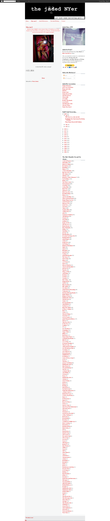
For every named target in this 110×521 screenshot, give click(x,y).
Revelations (65, 166)
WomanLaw (65, 411)
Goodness (64, 276)
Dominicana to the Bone (68, 467)
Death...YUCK (65, 223)
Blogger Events (66, 296)
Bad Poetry (65, 335)
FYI (63, 429)
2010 (65, 144)
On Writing (65, 244)
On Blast (64, 221)
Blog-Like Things (66, 307)
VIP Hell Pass (65, 216)
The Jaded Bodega (54, 21)
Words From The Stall (67, 413)
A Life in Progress (66, 161)
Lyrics (63, 359)
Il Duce (64, 475)
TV (63, 327)
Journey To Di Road (67, 363)
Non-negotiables (66, 481)
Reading (64, 385)
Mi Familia (65, 162)
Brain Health (65, 418)
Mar (67, 124)
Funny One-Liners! (67, 107)
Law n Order (65, 341)
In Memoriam (65, 398)
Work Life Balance (67, 511)
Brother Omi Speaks (67, 100)
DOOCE (64, 90)
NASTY (64, 283)
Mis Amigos (65, 174)
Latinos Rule (65, 187)
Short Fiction (65, 446)
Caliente (64, 379)
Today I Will (65, 332)
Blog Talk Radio (66, 227)
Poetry (64, 376)
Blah (63, 310)
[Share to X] (30, 70)
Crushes (64, 254)
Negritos (64, 270)
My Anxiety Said (66, 436)
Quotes (64, 400)
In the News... (65, 205)
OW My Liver (65, 224)
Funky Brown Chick (67, 94)
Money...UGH (65, 271)
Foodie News (65, 242)
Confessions (65, 291)
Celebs (64, 240)
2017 (65, 131)
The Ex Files (65, 258)
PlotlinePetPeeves (66, 485)
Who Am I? (34, 21)
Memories (64, 190)
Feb (67, 126)
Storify (64, 493)
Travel (64, 449)
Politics (64, 229)
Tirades (64, 218)
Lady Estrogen (66, 201)
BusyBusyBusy (66, 234)
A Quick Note (65, 211)
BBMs (63, 333)
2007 (65, 150)
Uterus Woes (65, 506)
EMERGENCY (66, 354)
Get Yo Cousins (66, 317)
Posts (65, 75)
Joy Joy (64, 232)
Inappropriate (65, 281)
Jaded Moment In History (68, 319)
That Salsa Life (66, 408)
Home (27, 21)
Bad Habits (65, 460)
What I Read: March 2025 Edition (73, 122)
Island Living (65, 433)
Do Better (64, 275)
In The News (65, 324)
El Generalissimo (66, 302)
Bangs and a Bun (66, 89)
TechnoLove (65, 306)
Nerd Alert (65, 315)
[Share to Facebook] (31, 70)
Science (64, 403)
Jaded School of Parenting (68, 289)
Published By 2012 (66, 297)
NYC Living (65, 437)
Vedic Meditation (66, 507)
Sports (63, 263)
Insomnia (64, 477)
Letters (64, 312)
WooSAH (64, 219)
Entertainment (65, 183)
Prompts (64, 486)
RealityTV (64, 444)
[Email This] (27, 70)
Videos (64, 208)
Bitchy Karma (65, 226)
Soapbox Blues (66, 210)
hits (26, 520)
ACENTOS (65, 455)
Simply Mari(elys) (66, 85)
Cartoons (64, 374)
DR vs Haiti (65, 286)
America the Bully (66, 197)
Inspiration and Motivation (69, 478)
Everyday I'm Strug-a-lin (68, 236)
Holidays (64, 472)
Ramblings (65, 167)
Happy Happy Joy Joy (67, 200)
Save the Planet (66, 328)
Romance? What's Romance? (69, 177)
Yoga (63, 454)
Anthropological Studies (68, 346)
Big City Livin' (66, 172)
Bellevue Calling (66, 164)
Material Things (66, 314)
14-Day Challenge (66, 415)
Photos (64, 195)
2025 (65, 114)
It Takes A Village (66, 309)
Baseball (64, 462)
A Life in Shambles (67, 170)
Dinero (64, 260)
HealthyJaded (65, 237)
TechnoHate (65, 330)
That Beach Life (66, 496)
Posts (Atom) (35, 81)
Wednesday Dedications (68, 390)
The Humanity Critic (67, 103)
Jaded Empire (65, 239)
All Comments (67, 78)
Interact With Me (66, 265)
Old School (65, 442)
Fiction (64, 382)
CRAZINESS (65, 304)
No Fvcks (64, 439)
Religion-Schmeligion (67, 245)
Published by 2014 (66, 490)
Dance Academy (66, 423)
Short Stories (65, 366)
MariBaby (64, 231)
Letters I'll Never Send (67, 358)
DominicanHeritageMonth (68, 293)
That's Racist (65, 499)
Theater (64, 410)
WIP (63, 451)
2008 (65, 148)
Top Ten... (64, 369)
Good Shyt (64, 185)
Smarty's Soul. (65, 405)
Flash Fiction (65, 431)
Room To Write (66, 402)
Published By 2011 (66, 377)
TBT (63, 494)
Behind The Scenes (66, 394)
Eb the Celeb (65, 92)
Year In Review (66, 351)
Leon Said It (65, 102)
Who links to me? (29, 517)
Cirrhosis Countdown (67, 214)
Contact (63, 21)
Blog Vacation (65, 284)
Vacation (64, 278)
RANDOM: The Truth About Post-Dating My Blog (75, 119)
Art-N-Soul (65, 262)
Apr (67, 115)
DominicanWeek (66, 426)
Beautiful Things (66, 193)
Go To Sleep (65, 470)
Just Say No (65, 268)
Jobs (63, 213)
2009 (65, 146)
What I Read (65, 452)
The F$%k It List (66, 95)
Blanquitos (65, 250)
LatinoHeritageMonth (67, 338)
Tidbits (64, 447)
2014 (65, 136)
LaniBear (64, 325)
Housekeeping (65, 473)
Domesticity (65, 424)
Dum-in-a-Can (65, 203)
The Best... (64, 361)
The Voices (65, 257)
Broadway (64, 420)
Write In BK (65, 97)
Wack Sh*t (65, 509)
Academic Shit (65, 371)
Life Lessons (65, 434)
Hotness (64, 384)
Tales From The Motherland (69, 407)
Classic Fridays (66, 380)
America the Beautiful (67, 267)
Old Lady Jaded (66, 483)
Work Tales (65, 512)
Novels (64, 441)
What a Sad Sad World (67, 198)
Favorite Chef (65, 468)
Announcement (66, 457)
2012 (65, 140)
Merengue (64, 480)
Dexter (64, 465)
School (64, 249)
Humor (64, 169)
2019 (65, 129)
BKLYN (64, 340)
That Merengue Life (67, 498)
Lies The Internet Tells (67, 348)
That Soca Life (66, 322)
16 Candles (65, 98)
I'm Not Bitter (65, 179)
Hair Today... (65, 280)
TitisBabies (65, 504)
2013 (65, 138)
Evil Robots (65, 356)
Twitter (64, 301)
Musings (64, 175)
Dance (63, 397)
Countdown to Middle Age (68, 421)
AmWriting (65, 273)
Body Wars (65, 188)
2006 (65, 152)
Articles (64, 459)
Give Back (64, 288)
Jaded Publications (43, 21)
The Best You (65, 299)
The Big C (64, 501)
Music (63, 247)
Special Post (65, 387)
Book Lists (65, 416)
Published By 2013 (66, 364)
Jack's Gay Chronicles (67, 87)
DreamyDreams (66, 353)
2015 (65, 135)
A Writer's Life (66, 392)
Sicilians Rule (65, 491)
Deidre (64, 464)
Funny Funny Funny (67, 337)
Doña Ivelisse (65, 428)
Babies (64, 180)
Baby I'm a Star (66, 192)
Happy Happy (65, 294)
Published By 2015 (66, 488)
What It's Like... (66, 345)
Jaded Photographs (67, 255)
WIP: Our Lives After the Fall (72, 117)
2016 (65, 133)
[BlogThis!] (28, 70)
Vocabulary (65, 350)
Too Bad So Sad (66, 389)
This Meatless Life (66, 503)
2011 (65, 142)
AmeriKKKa (65, 372)
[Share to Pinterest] (33, 70)
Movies (64, 320)
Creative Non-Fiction (67, 395)
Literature (64, 206)
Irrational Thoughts (67, 343)
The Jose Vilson (66, 105)
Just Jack (64, 252)
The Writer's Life (66, 182)
